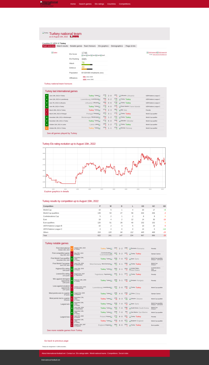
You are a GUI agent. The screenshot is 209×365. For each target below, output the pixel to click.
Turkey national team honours (58, 84)
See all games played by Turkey (62, 133)
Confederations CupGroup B (155, 269)
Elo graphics (103, 46)
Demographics (117, 46)
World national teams (98, 353)
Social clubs (123, 353)
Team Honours (90, 46)
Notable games (76, 46)
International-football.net (50, 360)
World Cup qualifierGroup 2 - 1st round (157, 259)
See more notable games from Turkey (64, 330)
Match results (62, 46)
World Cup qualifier (151, 114)
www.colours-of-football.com (160, 54)
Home (73, 4)
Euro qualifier (155, 325)
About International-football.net (53, 353)
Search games (85, 4)
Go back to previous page (56, 341)
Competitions (124, 4)
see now (75, 36)
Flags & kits (130, 46)
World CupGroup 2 (154, 264)
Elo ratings (99, 4)
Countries (111, 4)
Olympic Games (156, 254)
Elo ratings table (82, 353)
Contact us (71, 353)
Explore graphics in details (56, 191)
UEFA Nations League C (153, 96)
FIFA (84, 77)
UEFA (55, 43)
